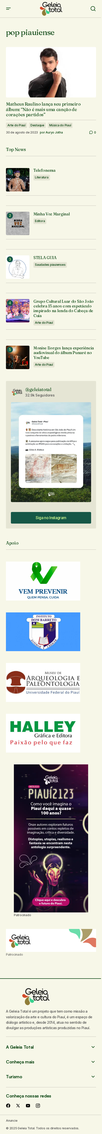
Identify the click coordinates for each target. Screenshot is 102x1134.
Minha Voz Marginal (51, 214)
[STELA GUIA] (17, 267)
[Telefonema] (17, 179)
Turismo (14, 1076)
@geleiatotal (38, 389)
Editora (40, 221)
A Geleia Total (20, 1047)
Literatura (42, 177)
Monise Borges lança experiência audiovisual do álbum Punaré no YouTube (63, 353)
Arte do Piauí (16, 125)
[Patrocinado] (51, 940)
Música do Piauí (60, 125)
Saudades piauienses (50, 264)
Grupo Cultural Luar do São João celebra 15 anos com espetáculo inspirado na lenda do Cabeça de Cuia (63, 308)
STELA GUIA (44, 257)
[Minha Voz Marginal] (17, 223)
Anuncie (11, 1120)
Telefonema (44, 170)
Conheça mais (20, 1061)
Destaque (37, 125)
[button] (8, 9)
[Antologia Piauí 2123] (51, 838)
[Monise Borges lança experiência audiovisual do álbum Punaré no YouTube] (17, 357)
